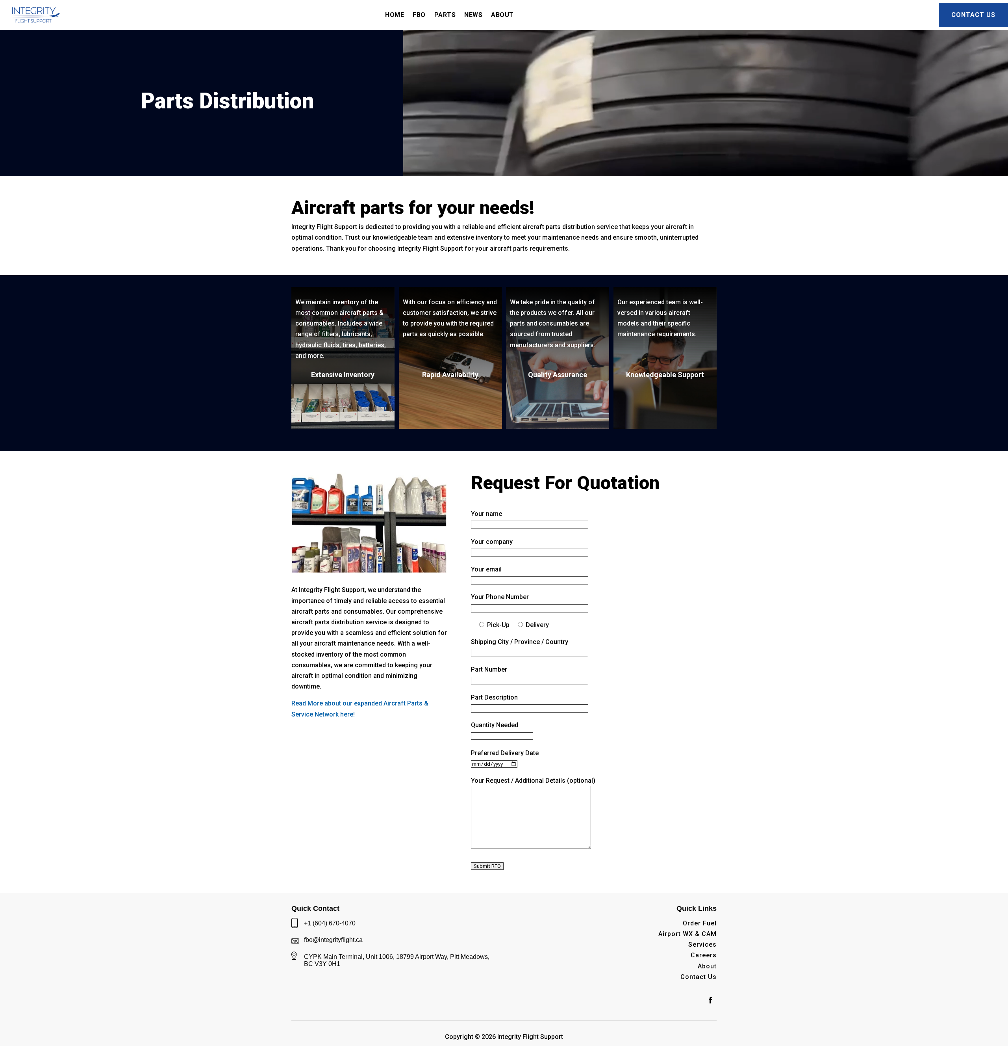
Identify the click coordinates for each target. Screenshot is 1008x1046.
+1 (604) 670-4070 (330, 923)
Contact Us (973, 15)
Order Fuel (700, 923)
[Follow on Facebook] (710, 1000)
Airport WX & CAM (687, 934)
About (707, 966)
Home (394, 15)
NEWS (473, 15)
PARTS (445, 15)
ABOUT (502, 15)
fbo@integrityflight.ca (333, 939)
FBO (419, 15)
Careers (704, 955)
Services (702, 944)
